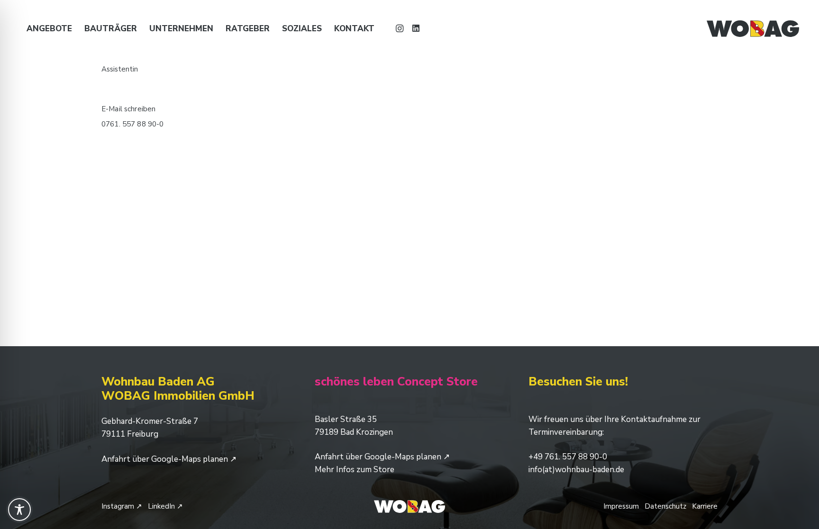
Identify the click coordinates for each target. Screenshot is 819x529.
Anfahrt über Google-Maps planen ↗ (169, 459)
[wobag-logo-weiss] (409, 506)
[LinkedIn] (416, 28)
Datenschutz (665, 506)
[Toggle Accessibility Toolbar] (19, 509)
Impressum (621, 506)
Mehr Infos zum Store (354, 469)
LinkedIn (165, 506)
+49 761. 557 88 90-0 (567, 456)
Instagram (121, 506)
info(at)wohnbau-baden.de (576, 469)
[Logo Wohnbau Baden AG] (753, 28)
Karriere (705, 506)
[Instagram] (399, 28)
